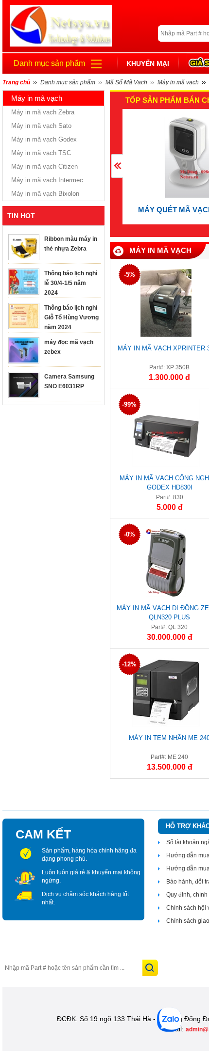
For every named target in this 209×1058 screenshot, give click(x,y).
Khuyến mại (147, 63)
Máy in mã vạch (160, 250)
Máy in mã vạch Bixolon (45, 193)
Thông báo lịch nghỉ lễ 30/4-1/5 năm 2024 (70, 283)
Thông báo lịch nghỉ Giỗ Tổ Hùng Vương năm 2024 (71, 317)
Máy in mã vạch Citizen (44, 166)
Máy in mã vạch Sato (41, 125)
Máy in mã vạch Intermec (47, 180)
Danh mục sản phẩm (49, 63)
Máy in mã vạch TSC (41, 153)
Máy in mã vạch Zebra (42, 112)
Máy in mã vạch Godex (44, 139)
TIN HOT (21, 216)
